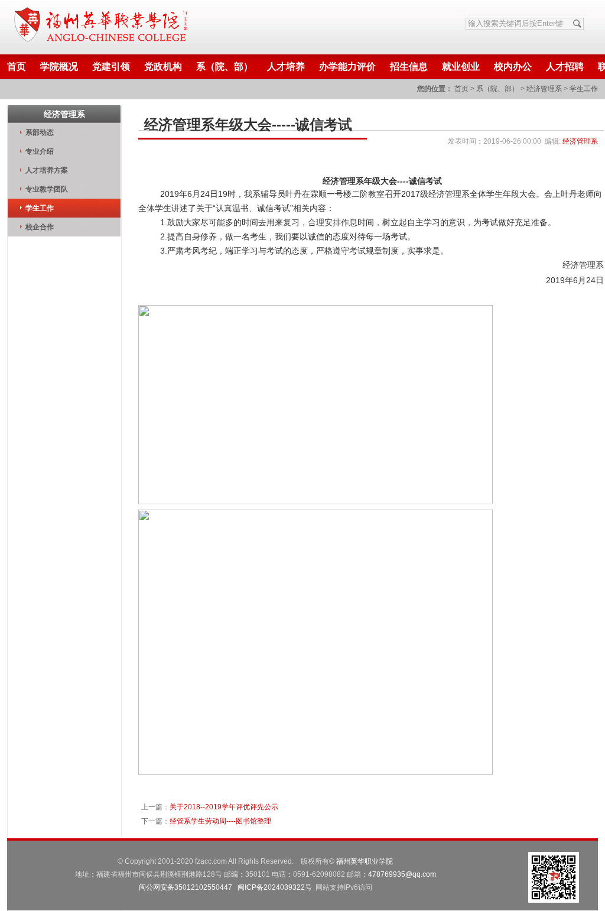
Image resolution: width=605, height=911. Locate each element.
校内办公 (513, 66)
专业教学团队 (46, 189)
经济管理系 (544, 89)
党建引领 (111, 66)
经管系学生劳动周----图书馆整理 (220, 821)
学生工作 (584, 89)
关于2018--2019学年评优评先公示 (224, 807)
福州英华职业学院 (364, 861)
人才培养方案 (46, 170)
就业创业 (461, 66)
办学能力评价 (347, 66)
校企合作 (39, 227)
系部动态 (39, 132)
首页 (16, 66)
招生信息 (409, 66)
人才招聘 (565, 66)
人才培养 (286, 66)
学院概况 (59, 66)
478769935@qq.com (402, 874)
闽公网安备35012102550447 (185, 887)
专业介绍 (39, 151)
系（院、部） (224, 66)
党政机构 (163, 66)
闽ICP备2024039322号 (275, 887)
